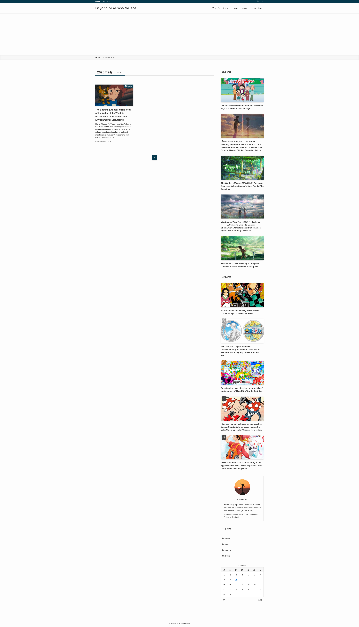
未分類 (227, 556)
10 (236, 580)
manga (228, 550)
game (227, 544)
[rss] (258, 1)
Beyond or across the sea (115, 8)
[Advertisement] (179, 34)
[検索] (262, 1)
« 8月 (223, 600)
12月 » (261, 600)
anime (227, 538)
